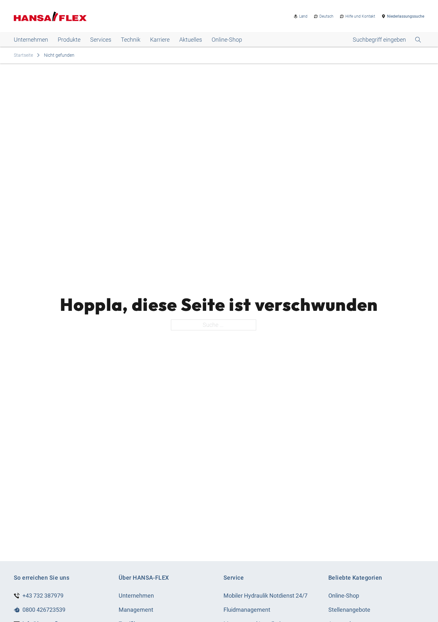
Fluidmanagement (246, 609)
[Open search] (387, 39)
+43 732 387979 (42, 595)
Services (100, 39)
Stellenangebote (349, 609)
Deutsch (326, 16)
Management (136, 609)
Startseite (23, 55)
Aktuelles (190, 39)
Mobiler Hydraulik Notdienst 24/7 (265, 595)
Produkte (69, 39)
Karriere (160, 39)
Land (303, 16)
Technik (130, 39)
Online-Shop (227, 39)
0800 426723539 (43, 609)
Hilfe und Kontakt (360, 16)
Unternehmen (31, 39)
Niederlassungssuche (405, 16)
